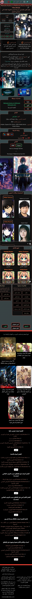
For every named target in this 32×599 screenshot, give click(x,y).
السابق (26, 326)
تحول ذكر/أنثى (26, 309)
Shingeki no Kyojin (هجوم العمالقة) (14, 545)
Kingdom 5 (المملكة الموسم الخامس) (14, 535)
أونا (28, 109)
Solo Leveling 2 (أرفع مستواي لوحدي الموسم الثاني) (14, 462)
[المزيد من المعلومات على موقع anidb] (8, 134)
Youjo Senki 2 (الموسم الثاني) (14, 460)
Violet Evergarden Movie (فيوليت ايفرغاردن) (14, 509)
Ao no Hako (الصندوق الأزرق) (14, 447)
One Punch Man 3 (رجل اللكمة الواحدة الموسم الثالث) (14, 457)
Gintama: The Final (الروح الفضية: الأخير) (14, 503)
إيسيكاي (26, 300)
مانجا (28, 102)
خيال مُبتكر (26, 313)
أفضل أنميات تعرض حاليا (16, 431)
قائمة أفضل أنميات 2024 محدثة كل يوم (16, 519)
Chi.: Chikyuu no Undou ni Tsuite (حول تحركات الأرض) (15, 533)
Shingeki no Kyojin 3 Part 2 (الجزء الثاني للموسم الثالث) (15, 488)
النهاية (12, 145)
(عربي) (26, 138)
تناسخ (17, 300)
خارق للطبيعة (26, 305)
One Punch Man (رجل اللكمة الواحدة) (14, 554)
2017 (11, 36)
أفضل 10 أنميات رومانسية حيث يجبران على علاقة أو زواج (24, 355)
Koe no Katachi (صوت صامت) (14, 505)
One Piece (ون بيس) (14, 438)
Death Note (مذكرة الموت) (14, 548)
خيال (26, 292)
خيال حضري (17, 292)
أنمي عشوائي (15, 324)
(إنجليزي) (20, 138)
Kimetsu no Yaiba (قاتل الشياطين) (14, 556)
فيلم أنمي (14, 116)
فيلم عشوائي (15, 328)
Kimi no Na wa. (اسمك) (14, 512)
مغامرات (26, 296)
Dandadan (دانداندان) (14, 440)
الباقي (16, 450)
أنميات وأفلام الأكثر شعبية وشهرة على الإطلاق (16, 542)
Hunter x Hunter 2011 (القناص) (14, 490)
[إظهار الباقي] (16, 281)
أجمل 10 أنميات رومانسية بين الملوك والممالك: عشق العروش (24, 392)
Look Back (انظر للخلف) (14, 507)
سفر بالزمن (17, 296)
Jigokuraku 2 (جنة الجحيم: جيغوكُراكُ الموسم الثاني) (14, 464)
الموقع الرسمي (23, 135)
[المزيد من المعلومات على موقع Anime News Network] (4, 134)
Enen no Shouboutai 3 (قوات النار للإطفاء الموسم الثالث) (14, 466)
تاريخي (17, 305)
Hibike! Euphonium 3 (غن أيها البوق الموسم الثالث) (14, 530)
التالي (5, 326)
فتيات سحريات (17, 309)
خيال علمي (6, 294)
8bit (7, 36)
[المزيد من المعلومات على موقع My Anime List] (11, 134)
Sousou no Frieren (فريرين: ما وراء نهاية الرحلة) (14, 479)
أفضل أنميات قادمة (16, 454)
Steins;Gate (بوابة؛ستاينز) (14, 485)
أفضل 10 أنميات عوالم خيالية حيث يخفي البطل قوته (8, 392)
